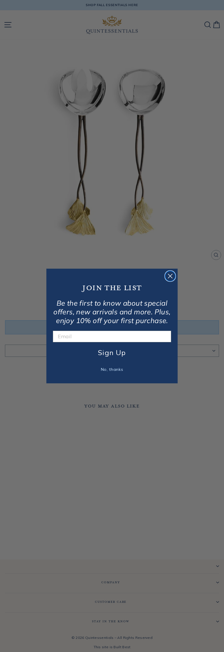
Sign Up (112, 352)
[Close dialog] (170, 276)
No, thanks (112, 369)
